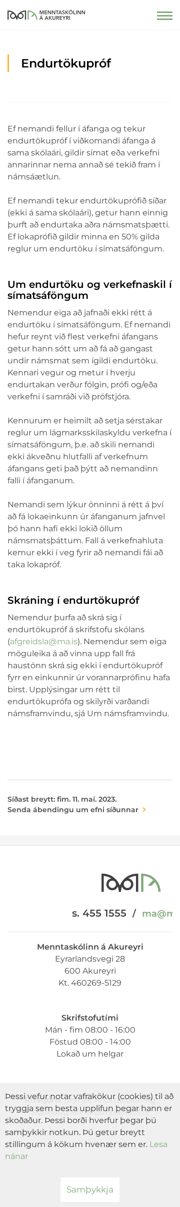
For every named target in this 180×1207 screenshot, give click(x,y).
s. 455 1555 (99, 913)
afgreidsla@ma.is (44, 641)
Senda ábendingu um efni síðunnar (73, 809)
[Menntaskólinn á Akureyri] (46, 12)
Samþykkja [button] (90, 1190)
